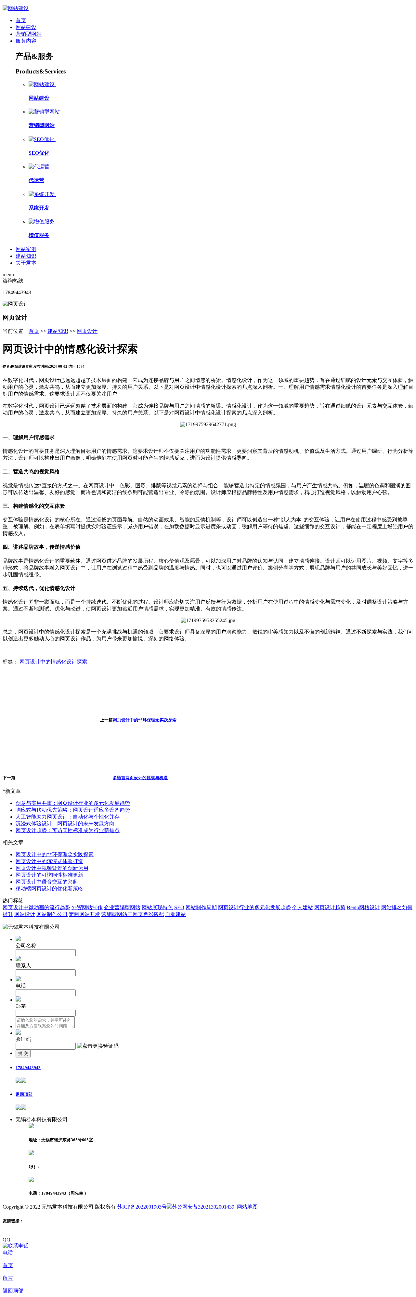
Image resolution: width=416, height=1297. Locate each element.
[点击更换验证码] (98, 1046)
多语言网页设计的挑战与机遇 (140, 777)
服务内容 (26, 41)
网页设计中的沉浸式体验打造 (49, 861)
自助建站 (175, 914)
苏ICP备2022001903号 (142, 1207)
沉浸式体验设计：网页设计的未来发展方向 (65, 823)
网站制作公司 (52, 914)
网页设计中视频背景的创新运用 (52, 868)
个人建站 (302, 907)
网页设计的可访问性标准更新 (49, 875)
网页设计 (87, 331)
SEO (179, 907)
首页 (21, 20)
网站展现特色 (157, 907)
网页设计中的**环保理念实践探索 (144, 719)
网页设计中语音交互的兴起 (47, 881)
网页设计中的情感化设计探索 (53, 661)
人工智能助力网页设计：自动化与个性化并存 (68, 816)
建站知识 (26, 256)
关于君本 (26, 263)
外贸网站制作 (87, 907)
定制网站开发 (84, 914)
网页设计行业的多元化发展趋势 (254, 907)
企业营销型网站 (122, 907)
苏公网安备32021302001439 (203, 1207)
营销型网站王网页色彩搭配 (132, 914)
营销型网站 (29, 34)
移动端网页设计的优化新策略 (49, 888)
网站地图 (247, 1207)
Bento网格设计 (363, 907)
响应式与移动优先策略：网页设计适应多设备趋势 (73, 810)
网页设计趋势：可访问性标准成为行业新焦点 (68, 830)
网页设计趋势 (329, 907)
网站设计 (24, 914)
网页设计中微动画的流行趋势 (36, 907)
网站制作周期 (201, 907)
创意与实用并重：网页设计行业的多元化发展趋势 (73, 803)
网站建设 (26, 27)
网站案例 (26, 249)
